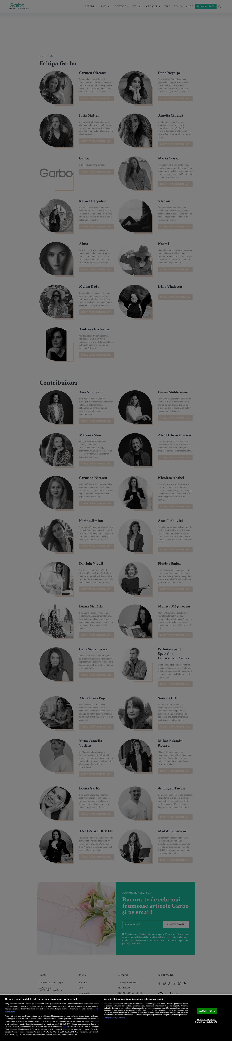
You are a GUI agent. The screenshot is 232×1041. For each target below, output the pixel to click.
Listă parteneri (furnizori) (114, 1018)
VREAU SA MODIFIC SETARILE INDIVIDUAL (206, 1020)
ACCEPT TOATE (207, 1011)
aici (63, 1026)
